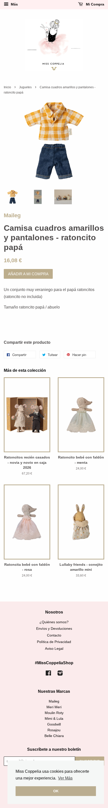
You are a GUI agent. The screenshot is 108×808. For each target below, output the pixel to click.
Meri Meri (54, 707)
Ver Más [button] (65, 778)
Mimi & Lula (54, 718)
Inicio (7, 87)
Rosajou (54, 730)
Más (14, 4)
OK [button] (56, 791)
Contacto (54, 635)
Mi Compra (94, 4)
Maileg (12, 215)
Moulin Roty (54, 713)
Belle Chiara (54, 736)
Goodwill (54, 724)
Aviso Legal (54, 648)
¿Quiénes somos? (54, 622)
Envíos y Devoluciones (54, 628)
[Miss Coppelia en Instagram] (60, 674)
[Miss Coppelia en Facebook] (48, 674)
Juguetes (25, 87)
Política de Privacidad (54, 642)
